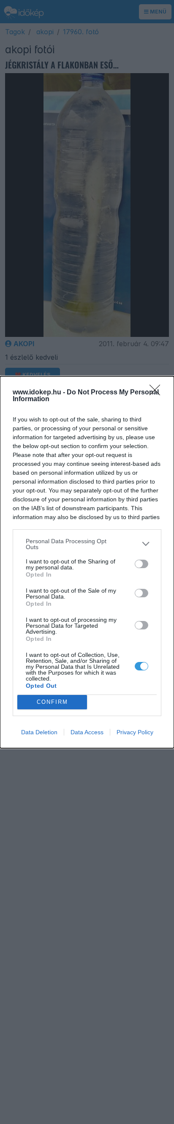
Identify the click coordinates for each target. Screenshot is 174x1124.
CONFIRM (52, 702)
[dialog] (87, 562)
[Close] (158, 393)
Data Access (87, 732)
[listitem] (87, 544)
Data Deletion (39, 732)
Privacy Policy (135, 732)
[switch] (141, 564)
